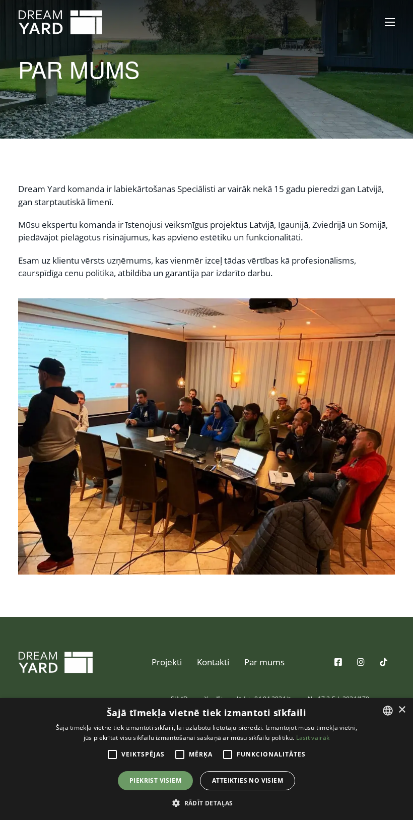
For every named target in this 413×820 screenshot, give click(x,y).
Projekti (167, 662)
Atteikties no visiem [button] (247, 780)
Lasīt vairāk (313, 737)
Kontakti (213, 662)
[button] (206, 803)
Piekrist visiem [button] (155, 780)
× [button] (401, 710)
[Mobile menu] (390, 22)
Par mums (264, 662)
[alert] (206, 759)
